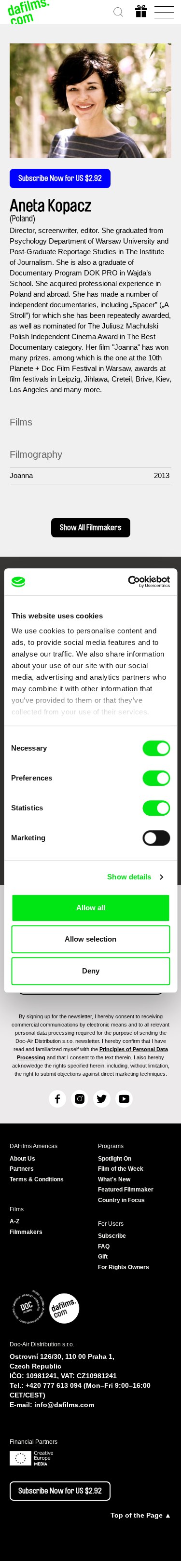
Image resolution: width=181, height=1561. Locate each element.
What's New (114, 1179)
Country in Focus (121, 1200)
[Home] (29, 12)
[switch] (156, 778)
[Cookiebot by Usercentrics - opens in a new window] (129, 581)
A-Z (14, 1221)
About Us (22, 1158)
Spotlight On (114, 1158)
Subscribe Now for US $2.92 (60, 178)
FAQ (104, 1246)
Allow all (90, 908)
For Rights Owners (123, 1267)
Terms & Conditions (37, 1179)
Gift (103, 1256)
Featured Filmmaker (125, 1189)
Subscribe (112, 1235)
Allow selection (90, 939)
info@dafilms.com (64, 1405)
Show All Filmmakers (91, 528)
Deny (90, 971)
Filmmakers (26, 1232)
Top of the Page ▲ (141, 1515)
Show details (129, 877)
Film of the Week (120, 1168)
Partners (22, 1168)
